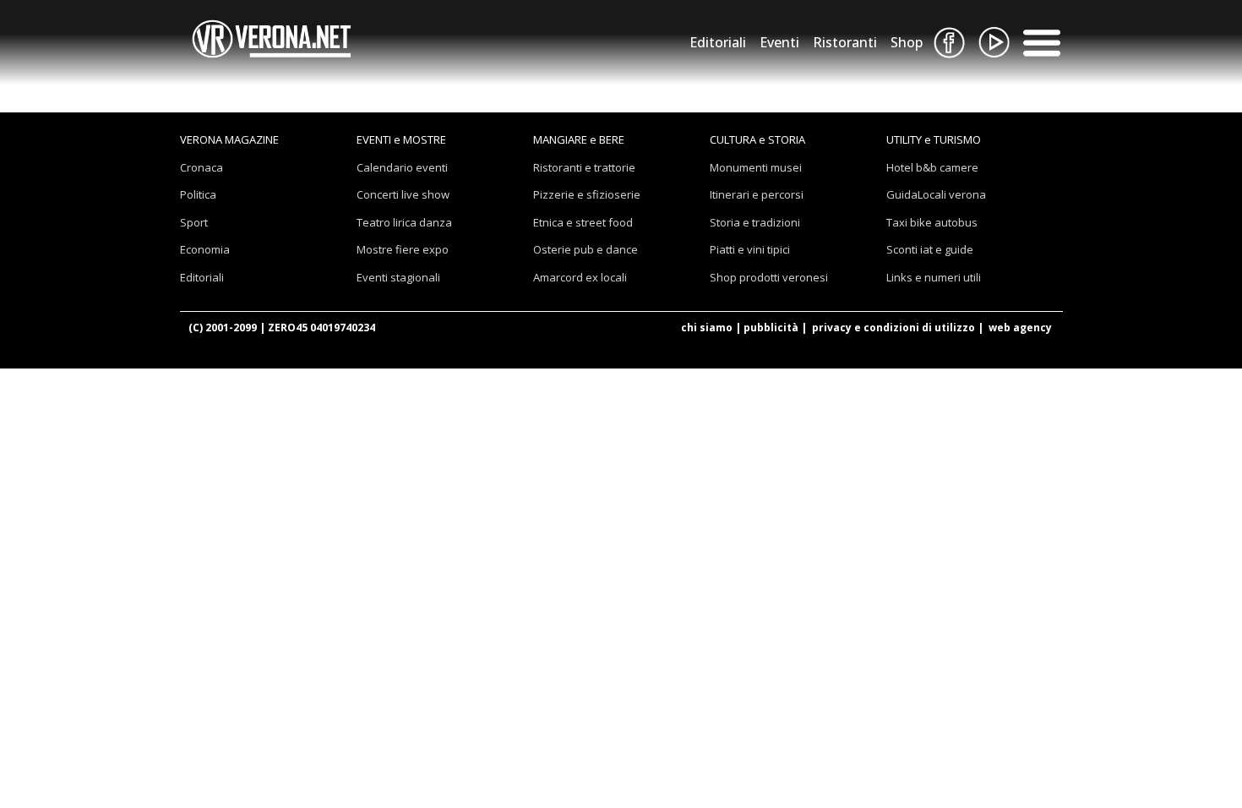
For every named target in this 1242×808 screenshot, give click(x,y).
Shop (907, 42)
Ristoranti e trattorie (584, 167)
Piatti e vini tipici (750, 249)
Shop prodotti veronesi (769, 277)
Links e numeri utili (933, 277)
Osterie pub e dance (585, 249)
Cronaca (201, 167)
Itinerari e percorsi (756, 194)
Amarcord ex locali (580, 277)
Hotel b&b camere (932, 167)
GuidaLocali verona (936, 194)
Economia (205, 249)
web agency (1020, 327)
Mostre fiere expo (403, 249)
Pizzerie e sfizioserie (586, 194)
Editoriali (717, 42)
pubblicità (771, 327)
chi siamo (707, 327)
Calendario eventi (402, 167)
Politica (198, 194)
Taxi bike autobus (932, 222)
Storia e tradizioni (755, 222)
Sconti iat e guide (929, 249)
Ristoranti (845, 42)
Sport (194, 222)
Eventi (779, 42)
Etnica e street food (583, 222)
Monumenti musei (756, 167)
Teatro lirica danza (404, 222)
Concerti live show (403, 194)
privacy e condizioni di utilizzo (893, 327)
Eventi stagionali (398, 277)
